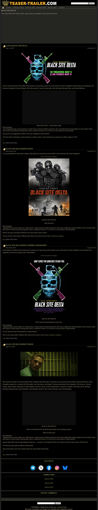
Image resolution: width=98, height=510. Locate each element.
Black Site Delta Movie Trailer (19, 344)
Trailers (8, 8)
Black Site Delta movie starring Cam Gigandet (26, 245)
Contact (61, 8)
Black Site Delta (11, 143)
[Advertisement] (49, 29)
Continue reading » (57, 236)
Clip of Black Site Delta (16, 46)
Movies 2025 (30, 8)
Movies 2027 (52, 8)
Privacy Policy (62, 507)
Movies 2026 (41, 8)
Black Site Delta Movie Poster (19, 149)
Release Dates (18, 8)
